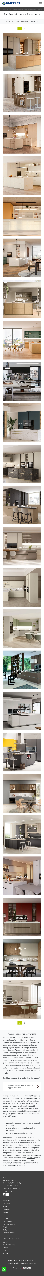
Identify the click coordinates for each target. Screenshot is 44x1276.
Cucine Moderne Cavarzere (33, 9)
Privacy (11, 1263)
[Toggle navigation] (40, 3)
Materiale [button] (15, 22)
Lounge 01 (22, 918)
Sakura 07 (22, 259)
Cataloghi (6, 1209)
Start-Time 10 (22, 629)
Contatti (6, 1212)
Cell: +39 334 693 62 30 (11, 1189)
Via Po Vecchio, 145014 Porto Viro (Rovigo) (12, 1182)
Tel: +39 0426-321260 (11, 1186)
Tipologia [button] (24, 22)
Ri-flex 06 (22, 671)
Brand (5, 1207)
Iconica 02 (22, 547)
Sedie (5, 1230)
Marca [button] (8, 22)
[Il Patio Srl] (10, 3)
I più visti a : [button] (33, 22)
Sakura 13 (22, 176)
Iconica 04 (22, 465)
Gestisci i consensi (29, 1263)
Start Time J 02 (22, 835)
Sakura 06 (22, 300)
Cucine (9, 9)
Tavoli (5, 1227)
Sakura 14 (22, 135)
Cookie (16, 1263)
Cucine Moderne (18, 9)
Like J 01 (21, 794)
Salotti (5, 1248)
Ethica (22, 382)
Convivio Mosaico (22, 1000)
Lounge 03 (22, 588)
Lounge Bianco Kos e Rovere (22, 959)
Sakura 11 (22, 218)
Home (4, 9)
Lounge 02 (22, 877)
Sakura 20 (22, 53)
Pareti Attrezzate (9, 1245)
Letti (4, 1250)
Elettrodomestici (9, 1233)
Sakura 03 (22, 341)
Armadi (5, 1253)
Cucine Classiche (9, 1224)
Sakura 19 (22, 94)
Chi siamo (6, 1204)
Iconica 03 (22, 506)
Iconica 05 (22, 423)
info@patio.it (7, 1191)
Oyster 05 (22, 712)
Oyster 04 (22, 753)
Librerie (5, 1242)
